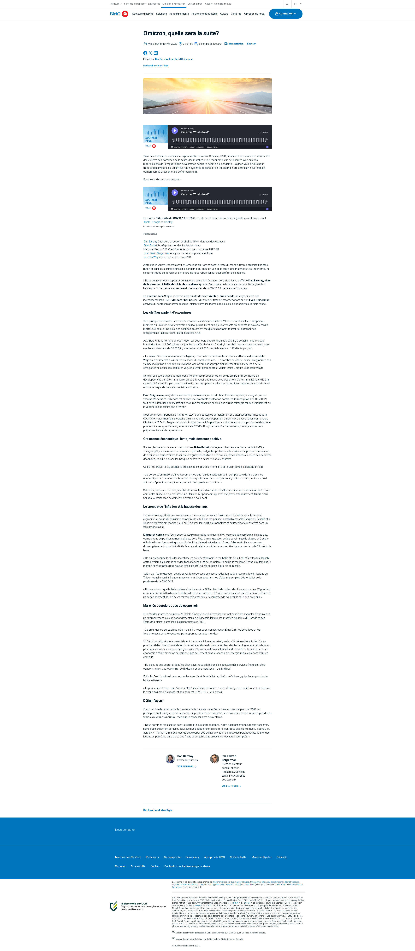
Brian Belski (150, 245)
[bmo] (119, 14)
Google (156, 222)
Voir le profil (185, 766)
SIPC (247, 902)
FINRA (235, 902)
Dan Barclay (150, 242)
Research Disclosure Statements (240, 884)
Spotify (168, 222)
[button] (285, 14)
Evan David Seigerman (156, 253)
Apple (147, 222)
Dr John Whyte (152, 257)
